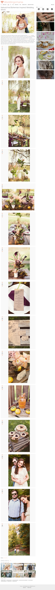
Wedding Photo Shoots (31, 4)
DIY (10, 4)
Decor (8, 4)
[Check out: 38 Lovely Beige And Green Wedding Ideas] (29, 574)
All (1, 4)
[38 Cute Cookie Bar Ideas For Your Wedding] (45, 36)
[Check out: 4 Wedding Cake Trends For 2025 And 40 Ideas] (18, 574)
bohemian (29, 35)
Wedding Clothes (24, 4)
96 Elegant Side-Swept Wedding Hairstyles (6, 564)
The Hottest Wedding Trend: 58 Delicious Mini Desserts (44, 58)
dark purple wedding (15, 580)
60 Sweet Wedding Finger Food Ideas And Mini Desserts (44, 49)
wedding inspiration (3, 581)
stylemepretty (5, 557)
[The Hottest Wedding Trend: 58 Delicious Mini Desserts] (45, 55)
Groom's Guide (16, 4)
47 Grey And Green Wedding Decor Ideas (6, 571)
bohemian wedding (9, 580)
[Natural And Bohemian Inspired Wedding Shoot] (18, 32)
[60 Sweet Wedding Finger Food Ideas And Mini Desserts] (45, 45)
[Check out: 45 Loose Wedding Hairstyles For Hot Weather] (18, 566)
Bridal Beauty (4, 4)
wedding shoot (9, 581)
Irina (10, 560)
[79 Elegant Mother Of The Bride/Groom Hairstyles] (45, 74)
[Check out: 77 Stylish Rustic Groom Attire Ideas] (29, 566)
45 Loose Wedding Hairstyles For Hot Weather (18, 564)
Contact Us (24, 587)
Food (13, 4)
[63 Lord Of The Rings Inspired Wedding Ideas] (45, 26)
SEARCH (53, 4)
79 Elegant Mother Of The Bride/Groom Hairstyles (44, 77)
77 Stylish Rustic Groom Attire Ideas (30, 564)
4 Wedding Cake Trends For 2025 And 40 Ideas (18, 572)
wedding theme (14, 581)
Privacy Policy (29, 587)
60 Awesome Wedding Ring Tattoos (43, 20)
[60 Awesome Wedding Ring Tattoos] (45, 16)
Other (20, 4)
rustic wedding (30, 580)
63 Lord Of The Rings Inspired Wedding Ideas (44, 29)
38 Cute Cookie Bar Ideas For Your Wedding (43, 39)
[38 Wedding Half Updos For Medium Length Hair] (45, 65)
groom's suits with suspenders (23, 580)
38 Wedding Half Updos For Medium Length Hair (45, 68)
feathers (27, 39)
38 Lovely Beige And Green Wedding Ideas (30, 571)
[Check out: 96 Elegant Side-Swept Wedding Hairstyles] (6, 566)
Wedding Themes (3, 580)
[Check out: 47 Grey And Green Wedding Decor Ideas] (6, 574)
